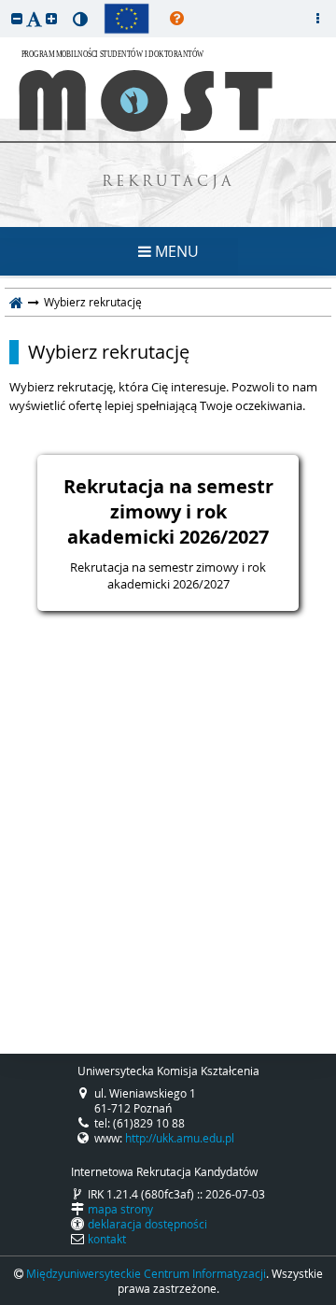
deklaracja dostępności (147, 1223)
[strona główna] (16, 301)
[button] (16, 18)
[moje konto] (317, 18)
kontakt (107, 1238)
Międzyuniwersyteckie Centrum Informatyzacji (146, 1273)
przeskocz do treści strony (4, 4)
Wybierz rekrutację (108, 352)
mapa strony (120, 1208)
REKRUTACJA (168, 183)
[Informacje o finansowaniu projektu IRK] (126, 19)
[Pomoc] (177, 18)
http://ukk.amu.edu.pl (179, 1137)
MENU (175, 251)
